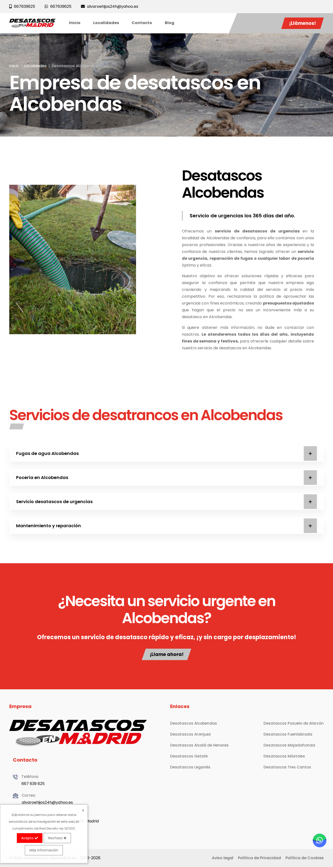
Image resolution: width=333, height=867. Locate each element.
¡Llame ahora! (167, 654)
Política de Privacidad (259, 858)
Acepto (28, 838)
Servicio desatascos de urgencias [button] (54, 501)
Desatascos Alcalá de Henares (199, 745)
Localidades (106, 23)
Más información (43, 850)
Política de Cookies (304, 858)
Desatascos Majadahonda (289, 745)
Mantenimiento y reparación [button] (48, 526)
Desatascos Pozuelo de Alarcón (294, 723)
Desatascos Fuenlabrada (288, 734)
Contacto (142, 23)
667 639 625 (33, 783)
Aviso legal (222, 858)
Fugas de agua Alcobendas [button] (47, 453)
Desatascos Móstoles (284, 756)
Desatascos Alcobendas (193, 723)
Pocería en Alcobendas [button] (42, 477)
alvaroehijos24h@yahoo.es (47, 802)
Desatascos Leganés (190, 767)
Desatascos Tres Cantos (287, 767)
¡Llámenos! (302, 23)
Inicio (74, 23)
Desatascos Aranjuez (190, 734)
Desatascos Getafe (189, 756)
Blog (169, 23)
